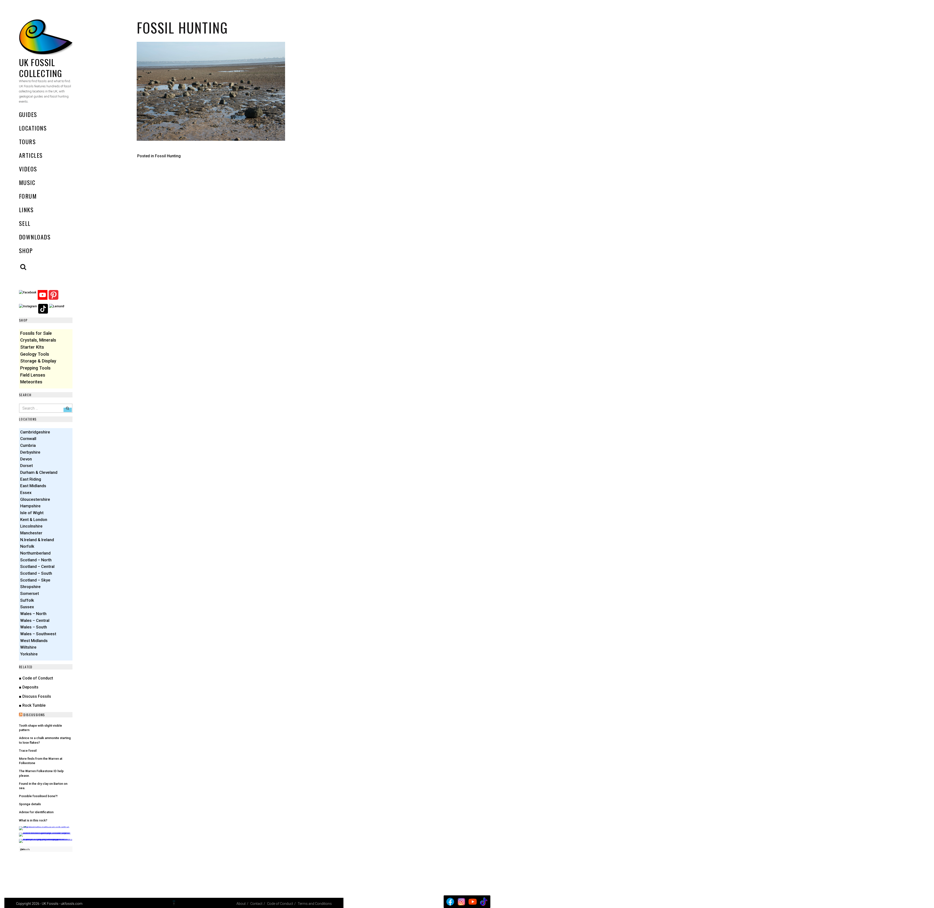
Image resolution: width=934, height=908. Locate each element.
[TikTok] (484, 902)
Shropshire (30, 586)
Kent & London (33, 519)
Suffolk (27, 600)
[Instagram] (461, 902)
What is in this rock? (33, 820)
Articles (31, 155)
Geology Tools (34, 354)
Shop (26, 250)
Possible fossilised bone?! (38, 796)
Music (27, 182)
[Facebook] (450, 902)
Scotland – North (36, 559)
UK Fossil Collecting (40, 67)
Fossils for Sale (36, 333)
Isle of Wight (32, 512)
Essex (26, 492)
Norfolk (27, 546)
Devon (26, 459)
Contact (256, 904)
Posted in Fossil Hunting (159, 156)
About (241, 904)
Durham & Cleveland (38, 472)
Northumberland (35, 553)
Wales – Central (34, 620)
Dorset (26, 465)
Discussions (34, 714)
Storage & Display (38, 360)
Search (23, 267)
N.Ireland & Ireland (37, 539)
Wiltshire (28, 647)
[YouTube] (472, 902)
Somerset (29, 593)
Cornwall (28, 438)
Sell (25, 223)
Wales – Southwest (38, 633)
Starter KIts (32, 347)
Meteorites (31, 381)
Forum (28, 196)
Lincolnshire (31, 526)
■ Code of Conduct (36, 678)
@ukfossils (25, 849)
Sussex (27, 606)
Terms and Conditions (315, 904)
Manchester (31, 532)
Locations (33, 127)
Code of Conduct (280, 904)
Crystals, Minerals (38, 340)
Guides (28, 114)
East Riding (30, 479)
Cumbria (28, 445)
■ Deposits (28, 687)
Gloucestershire (35, 499)
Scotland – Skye (35, 580)
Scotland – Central (37, 566)
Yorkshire (29, 654)
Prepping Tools (35, 367)
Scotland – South (36, 573)
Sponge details (30, 804)
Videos (28, 168)
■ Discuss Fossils (35, 696)
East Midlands (33, 485)
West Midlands (34, 640)
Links (26, 209)
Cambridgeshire (35, 432)
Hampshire (30, 505)
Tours (27, 141)
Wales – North (33, 613)
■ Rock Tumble (32, 705)
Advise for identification (36, 812)
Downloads (35, 236)
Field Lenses (32, 375)
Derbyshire (30, 452)
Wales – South (33, 627)
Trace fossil (27, 750)
